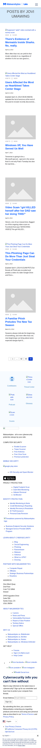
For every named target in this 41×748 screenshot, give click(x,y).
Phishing (17, 547)
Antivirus (17, 555)
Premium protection (21, 457)
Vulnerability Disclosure (21, 618)
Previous (9, 359)
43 (26, 359)
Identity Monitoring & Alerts (20, 503)
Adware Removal (19, 492)
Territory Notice (18, 623)
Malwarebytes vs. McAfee (17, 637)
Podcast (12, 405)
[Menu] (36, 4)
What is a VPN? (20, 557)
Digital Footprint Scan (21, 487)
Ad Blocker (17, 495)
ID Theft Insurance (17, 511)
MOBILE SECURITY (11, 461)
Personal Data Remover (19, 513)
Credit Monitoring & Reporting (21, 506)
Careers (16, 613)
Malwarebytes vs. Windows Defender (21, 642)
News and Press (19, 615)
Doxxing (17, 560)
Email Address (8, 698)
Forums (16, 650)
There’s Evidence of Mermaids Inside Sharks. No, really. (20, 42)
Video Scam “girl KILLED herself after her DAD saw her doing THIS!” (20, 210)
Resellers (13, 576)
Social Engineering (21, 544)
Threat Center (29, 387)
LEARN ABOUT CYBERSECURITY (16, 538)
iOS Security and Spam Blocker (21, 472)
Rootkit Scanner (20, 447)
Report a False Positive (21, 621)
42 (21, 359)
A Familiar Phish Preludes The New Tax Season (18, 322)
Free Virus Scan (20, 454)
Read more (9, 62)
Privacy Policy (8, 717)
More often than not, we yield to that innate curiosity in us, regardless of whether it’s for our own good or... (18, 56)
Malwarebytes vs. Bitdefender (19, 634)
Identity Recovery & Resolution (21, 508)
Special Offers (18, 626)
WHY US (6, 630)
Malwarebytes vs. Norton (17, 639)
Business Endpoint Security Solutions (20, 526)
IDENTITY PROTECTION (12, 499)
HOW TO (7, 78)
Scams (11, 421)
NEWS (7, 35)
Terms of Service (27, 714)
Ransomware (19, 549)
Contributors (11, 386)
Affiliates (13, 571)
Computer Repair (16, 568)
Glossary (29, 403)
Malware (17, 552)
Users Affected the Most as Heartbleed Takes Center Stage (19, 85)
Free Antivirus (19, 452)
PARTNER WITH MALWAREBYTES (17, 564)
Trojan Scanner (20, 449)
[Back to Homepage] (15, 5)
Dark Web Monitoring (21, 490)
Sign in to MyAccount (21, 653)
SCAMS (14, 35)
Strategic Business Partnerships (21, 573)
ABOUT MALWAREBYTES (13, 609)
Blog (16, 542)
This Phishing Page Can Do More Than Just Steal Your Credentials (20, 256)
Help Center (18, 655)
